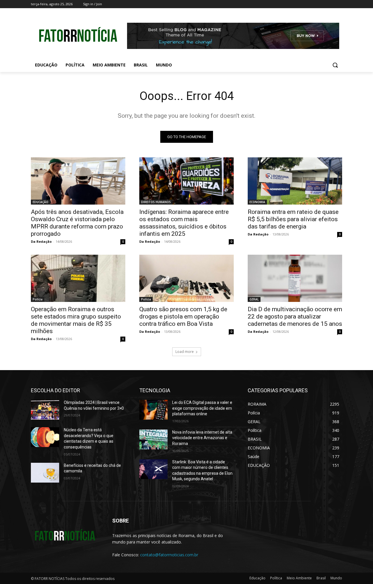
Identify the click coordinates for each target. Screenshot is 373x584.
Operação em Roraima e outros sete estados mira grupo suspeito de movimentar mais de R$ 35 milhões (76, 320)
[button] (335, 65)
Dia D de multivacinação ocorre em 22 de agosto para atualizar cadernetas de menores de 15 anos (295, 316)
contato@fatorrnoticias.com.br (169, 554)
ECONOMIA (257, 202)
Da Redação (41, 241)
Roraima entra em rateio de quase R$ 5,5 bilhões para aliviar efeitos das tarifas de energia (293, 219)
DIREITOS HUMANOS (156, 202)
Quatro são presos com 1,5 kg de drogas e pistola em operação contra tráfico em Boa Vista (183, 316)
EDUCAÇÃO (40, 202)
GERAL (254, 299)
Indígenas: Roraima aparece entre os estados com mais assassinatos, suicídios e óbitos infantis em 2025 (184, 222)
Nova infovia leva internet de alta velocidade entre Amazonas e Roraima (202, 438)
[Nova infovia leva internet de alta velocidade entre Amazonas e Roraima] (153, 439)
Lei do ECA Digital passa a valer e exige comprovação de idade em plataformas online (202, 408)
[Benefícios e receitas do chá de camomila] (45, 473)
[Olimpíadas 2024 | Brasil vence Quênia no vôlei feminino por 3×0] (45, 410)
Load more (184, 351)
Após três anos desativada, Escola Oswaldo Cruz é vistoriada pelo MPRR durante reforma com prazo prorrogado (77, 222)
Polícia (38, 299)
